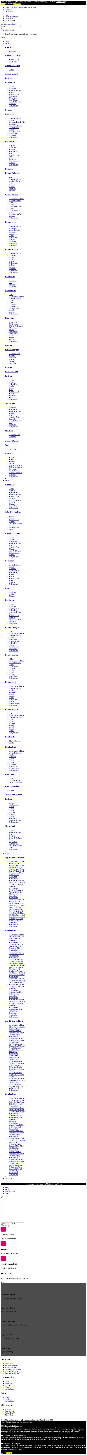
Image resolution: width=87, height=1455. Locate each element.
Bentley (12, 701)
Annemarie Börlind (15, 126)
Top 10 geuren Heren (14, 1021)
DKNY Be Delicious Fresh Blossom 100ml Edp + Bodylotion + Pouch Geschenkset (16, 906)
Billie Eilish (13, 133)
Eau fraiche (10, 277)
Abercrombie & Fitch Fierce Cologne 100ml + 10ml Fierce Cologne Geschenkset (17, 1110)
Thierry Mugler (12, 441)
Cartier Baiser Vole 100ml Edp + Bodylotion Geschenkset (15, 1012)
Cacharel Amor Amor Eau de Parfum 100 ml (16, 866)
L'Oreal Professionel (16, 326)
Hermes (12, 187)
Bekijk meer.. (13, 106)
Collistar (12, 356)
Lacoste (8, 367)
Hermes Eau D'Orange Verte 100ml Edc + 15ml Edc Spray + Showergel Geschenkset (17, 1050)
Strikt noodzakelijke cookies (12, 1426)
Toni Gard (12, 363)
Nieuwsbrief (9, 1415)
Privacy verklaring (11, 1367)
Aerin (11, 203)
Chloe (11, 390)
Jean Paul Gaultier (15, 102)
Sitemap (8, 1385)
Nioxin (11, 335)
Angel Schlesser (14, 230)
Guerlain (12, 185)
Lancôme (12, 104)
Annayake (12, 124)
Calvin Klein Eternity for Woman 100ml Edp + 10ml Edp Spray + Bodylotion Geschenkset (17, 884)
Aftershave (9, 47)
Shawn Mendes (14, 741)
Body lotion (10, 82)
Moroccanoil (13, 334)
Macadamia (13, 328)
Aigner (11, 208)
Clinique (12, 582)
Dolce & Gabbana (15, 500)
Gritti (11, 397)
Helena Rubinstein (15, 467)
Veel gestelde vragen (12, 1371)
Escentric (12, 419)
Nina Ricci (13, 286)
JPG (10, 157)
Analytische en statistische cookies (14, 1436)
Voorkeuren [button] (9, 4)
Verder (3, 1282)
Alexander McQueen (16, 214)
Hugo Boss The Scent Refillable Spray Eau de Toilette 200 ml (17, 1080)
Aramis (11, 257)
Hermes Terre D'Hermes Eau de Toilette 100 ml (15, 1057)
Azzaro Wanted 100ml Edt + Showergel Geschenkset (16, 1127)
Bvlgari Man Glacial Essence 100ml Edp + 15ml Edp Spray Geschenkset (16, 1133)
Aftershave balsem (13, 55)
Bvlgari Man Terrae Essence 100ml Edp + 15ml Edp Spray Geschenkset (16, 1170)
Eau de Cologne (12, 173)
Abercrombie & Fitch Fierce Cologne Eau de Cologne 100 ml (17, 1027)
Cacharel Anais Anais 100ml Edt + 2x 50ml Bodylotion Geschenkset (16, 987)
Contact (7, 1381)
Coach (11, 393)
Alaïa (11, 212)
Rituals (11, 359)
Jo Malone (12, 189)
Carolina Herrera (15, 90)
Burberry (12, 491)
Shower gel (10, 403)
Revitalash (12, 475)
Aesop (11, 120)
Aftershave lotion (12, 66)
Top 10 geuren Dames (14, 857)
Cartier (11, 386)
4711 (11, 177)
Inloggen (8, 1409)
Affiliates (8, 1399)
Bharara (12, 812)
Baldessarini (13, 238)
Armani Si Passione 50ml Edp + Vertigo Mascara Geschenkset (16, 961)
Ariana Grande (11, 74)
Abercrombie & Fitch (16, 199)
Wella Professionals (15, 782)
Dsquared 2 (13, 96)
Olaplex (12, 337)
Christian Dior (14, 60)
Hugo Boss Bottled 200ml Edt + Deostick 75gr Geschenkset (16, 1063)
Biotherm (12, 88)
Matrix (11, 330)
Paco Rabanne (14, 161)
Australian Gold (14, 354)
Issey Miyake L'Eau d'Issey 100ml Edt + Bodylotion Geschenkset (16, 921)
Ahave (11, 300)
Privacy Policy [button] (61, 2)
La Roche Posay (14, 471)
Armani (11, 86)
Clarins (11, 459)
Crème (8, 453)
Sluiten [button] (3, 4)
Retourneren (9, 1383)
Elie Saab (12, 357)
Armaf (11, 130)
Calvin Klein (13, 151)
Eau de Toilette (11, 249)
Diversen (9, 169)
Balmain (12, 265)
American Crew (14, 780)
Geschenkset (10, 290)
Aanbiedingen (10, 1389)
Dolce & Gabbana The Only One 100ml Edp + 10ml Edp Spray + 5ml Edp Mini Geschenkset (17, 914)
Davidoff (12, 498)
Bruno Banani (14, 571)
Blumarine (12, 407)
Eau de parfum (11, 195)
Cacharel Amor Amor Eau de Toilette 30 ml (16, 870)
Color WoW (13, 322)
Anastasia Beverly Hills (17, 122)
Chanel (11, 92)
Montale (12, 285)
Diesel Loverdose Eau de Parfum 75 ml (16, 900)
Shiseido (12, 191)
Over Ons (8, 1363)
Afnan (11, 204)
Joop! (11, 847)
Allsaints (12, 216)
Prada (11, 529)
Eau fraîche (10, 737)
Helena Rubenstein (15, 465)
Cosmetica (9, 114)
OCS (51, 1420)
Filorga (11, 463)
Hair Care (9, 318)
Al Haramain (13, 210)
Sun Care (9, 431)
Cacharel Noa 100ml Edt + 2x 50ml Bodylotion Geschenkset (16, 876)
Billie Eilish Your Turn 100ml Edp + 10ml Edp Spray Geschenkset (17, 980)
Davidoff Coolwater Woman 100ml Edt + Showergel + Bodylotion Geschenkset (16, 894)
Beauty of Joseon (15, 131)
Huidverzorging (12, 350)
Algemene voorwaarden (13, 1369)
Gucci (11, 840)
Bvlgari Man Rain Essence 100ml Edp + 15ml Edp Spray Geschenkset (16, 1033)
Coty (11, 183)
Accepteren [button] (17, 4)
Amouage (12, 228)
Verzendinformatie (11, 1365)
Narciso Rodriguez (15, 473)
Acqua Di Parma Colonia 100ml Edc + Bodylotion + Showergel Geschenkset (16, 1119)
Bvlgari (8, 110)
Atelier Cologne (14, 181)
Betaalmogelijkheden (12, 1373)
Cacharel (12, 149)
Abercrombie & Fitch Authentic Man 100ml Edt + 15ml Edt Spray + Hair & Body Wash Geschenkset (17, 1102)
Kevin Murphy (14, 324)
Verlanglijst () (10, 1413)
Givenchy (12, 51)
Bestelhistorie (9, 1411)
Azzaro (11, 70)
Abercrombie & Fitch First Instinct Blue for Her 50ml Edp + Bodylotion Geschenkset (16, 938)
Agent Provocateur (15, 206)
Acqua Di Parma (15, 118)
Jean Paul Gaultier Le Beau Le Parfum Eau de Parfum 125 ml (16, 1086)
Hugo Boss (13, 61)
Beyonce (8, 78)
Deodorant (9, 141)
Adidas (11, 690)
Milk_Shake (13, 332)
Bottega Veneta (14, 641)
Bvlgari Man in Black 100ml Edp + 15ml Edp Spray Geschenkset (17, 1140)
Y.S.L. (11, 743)
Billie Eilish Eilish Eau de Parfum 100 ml (17, 862)
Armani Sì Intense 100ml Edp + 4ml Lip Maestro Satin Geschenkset (16, 954)
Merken (7, 1387)
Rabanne (12, 163)
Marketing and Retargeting (12, 1443)
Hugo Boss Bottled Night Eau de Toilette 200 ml (16, 1075)
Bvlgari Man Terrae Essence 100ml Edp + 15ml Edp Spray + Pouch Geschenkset (16, 1041)
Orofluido (12, 339)
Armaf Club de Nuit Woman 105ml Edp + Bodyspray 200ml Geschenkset (16, 947)
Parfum (8, 376)
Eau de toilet (10, 222)
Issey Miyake (13, 100)
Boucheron (13, 243)
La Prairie (12, 469)
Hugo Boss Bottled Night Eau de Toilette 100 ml (16, 1069)
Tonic (7, 445)
